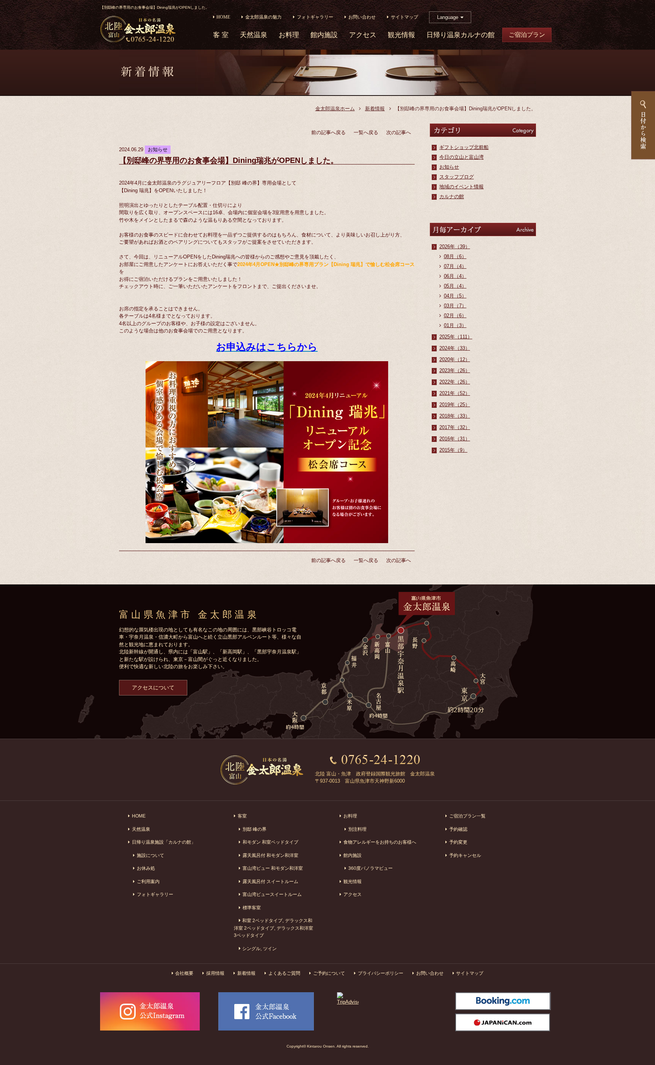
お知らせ (449, 167)
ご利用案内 (148, 881)
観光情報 (401, 35)
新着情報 (375, 108)
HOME (223, 17)
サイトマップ (404, 17)
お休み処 (146, 868)
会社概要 (184, 973)
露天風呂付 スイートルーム (270, 881)
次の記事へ (398, 132)
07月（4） (455, 266)
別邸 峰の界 (254, 829)
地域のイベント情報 (461, 187)
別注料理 (357, 829)
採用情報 (215, 973)
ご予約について (329, 973)
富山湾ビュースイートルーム (272, 894)
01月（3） (455, 325)
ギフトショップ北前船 (464, 147)
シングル (251, 948)
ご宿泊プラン (527, 34)
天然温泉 (253, 35)
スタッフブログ (456, 177)
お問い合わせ (362, 17)
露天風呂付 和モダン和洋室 (270, 855)
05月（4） (455, 286)
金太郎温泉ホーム (335, 108)
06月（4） (455, 276)
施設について (150, 855)
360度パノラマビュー (370, 868)
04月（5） (455, 296)
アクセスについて (153, 687)
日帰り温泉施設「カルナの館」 (164, 841)
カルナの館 (451, 196)
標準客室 (252, 907)
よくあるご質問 (284, 973)
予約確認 (458, 829)
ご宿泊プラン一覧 (467, 815)
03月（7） (455, 306)
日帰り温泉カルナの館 (460, 35)
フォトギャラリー (315, 17)
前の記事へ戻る (328, 132)
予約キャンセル (465, 855)
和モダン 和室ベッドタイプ (270, 841)
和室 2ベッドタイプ (262, 920)
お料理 (289, 35)
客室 (242, 815)
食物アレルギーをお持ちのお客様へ (379, 841)
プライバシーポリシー (380, 973)
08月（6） (455, 256)
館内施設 (324, 35)
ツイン (270, 948)
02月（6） (455, 315)
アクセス (362, 35)
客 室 (221, 35)
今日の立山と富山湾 (461, 157)
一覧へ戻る (366, 132)
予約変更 (458, 841)
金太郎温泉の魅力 (263, 17)
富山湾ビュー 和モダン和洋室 (273, 868)
